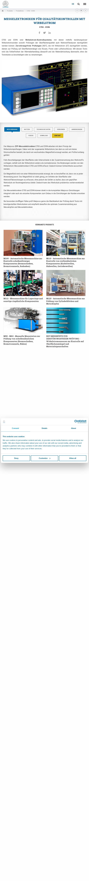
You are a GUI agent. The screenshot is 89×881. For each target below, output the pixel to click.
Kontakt (57, 135)
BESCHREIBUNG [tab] (12, 129)
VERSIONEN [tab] (61, 129)
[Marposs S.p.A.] (5, 4)
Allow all (72, 458)
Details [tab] (44, 428)
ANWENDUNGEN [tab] (77, 129)
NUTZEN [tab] (27, 129)
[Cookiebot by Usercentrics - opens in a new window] (76, 421)
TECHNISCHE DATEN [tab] (43, 129)
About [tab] (73, 428)
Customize (43, 458)
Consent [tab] (15, 428)
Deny (16, 458)
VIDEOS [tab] (30, 135)
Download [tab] (44, 135)
